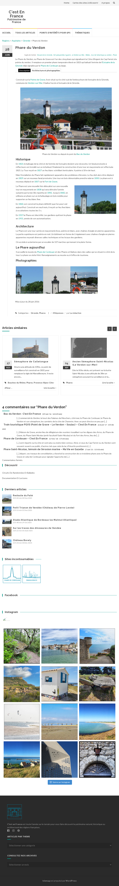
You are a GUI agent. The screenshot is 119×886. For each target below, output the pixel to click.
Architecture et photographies (46, 70)
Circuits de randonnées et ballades (18, 472)
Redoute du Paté (23, 495)
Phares (42, 313)
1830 (96, 178)
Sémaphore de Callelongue (31, 361)
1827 (39, 170)
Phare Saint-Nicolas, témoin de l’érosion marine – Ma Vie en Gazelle (44, 449)
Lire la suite (49, 388)
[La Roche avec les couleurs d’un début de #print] (22, 684)
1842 (49, 192)
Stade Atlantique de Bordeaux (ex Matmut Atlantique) (45, 520)
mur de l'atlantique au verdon (101, 55)
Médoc (88, 55)
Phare (115, 55)
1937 (21, 215)
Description (24, 70)
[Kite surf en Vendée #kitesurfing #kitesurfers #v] (22, 722)
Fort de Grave (51, 181)
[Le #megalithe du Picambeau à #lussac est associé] (22, 646)
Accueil (6, 32)
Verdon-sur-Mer (35, 83)
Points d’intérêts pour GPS (55, 32)
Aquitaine (16, 40)
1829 (21, 178)
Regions (6, 40)
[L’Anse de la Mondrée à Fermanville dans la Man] (97, 722)
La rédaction (75, 313)
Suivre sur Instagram (61, 782)
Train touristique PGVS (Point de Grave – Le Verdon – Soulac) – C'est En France (50, 424)
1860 (62, 192)
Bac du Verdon (83, 154)
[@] (11, 621)
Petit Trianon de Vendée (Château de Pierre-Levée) (43, 508)
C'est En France (16, 14)
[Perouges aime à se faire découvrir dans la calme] (97, 759)
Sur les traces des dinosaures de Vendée (37, 528)
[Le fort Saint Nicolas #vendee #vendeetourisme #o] (97, 646)
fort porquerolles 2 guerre (62, 55)
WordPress (71, 880)
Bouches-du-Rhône (17, 383)
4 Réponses (58, 313)
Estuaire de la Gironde (44, 55)
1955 (21, 218)
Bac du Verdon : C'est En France (22, 413)
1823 (21, 164)
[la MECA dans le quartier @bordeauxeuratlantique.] (59, 759)
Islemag (46, 880)
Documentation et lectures (14, 478)
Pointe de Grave (37, 79)
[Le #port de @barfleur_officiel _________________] (59, 646)
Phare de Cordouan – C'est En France (26, 438)
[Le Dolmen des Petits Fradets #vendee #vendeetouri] (97, 684)
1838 (39, 189)
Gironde (26, 40)
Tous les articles (25, 32)
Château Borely (22, 540)
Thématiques (82, 32)
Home (66, 2)
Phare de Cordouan (49, 65)
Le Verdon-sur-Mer (78, 55)
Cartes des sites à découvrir (85, 2)
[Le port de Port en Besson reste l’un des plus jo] (22, 759)
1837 (36, 181)
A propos (106, 2)
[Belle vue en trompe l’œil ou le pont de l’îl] (59, 722)
